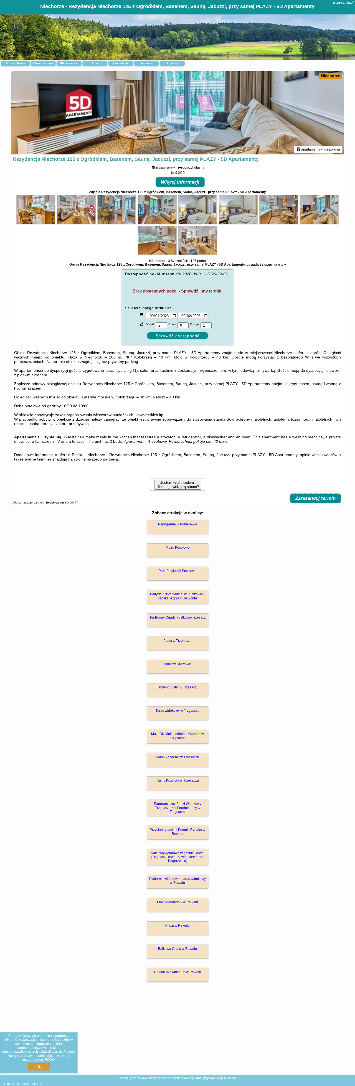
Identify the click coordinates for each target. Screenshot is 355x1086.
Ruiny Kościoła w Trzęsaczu (177, 780)
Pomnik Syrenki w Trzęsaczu (177, 757)
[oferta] (298, 149)
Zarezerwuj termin (315, 498)
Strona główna (15, 63)
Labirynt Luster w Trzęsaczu (177, 687)
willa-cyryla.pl (343, 2)
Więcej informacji (180, 182)
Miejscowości (69, 63)
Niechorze (330, 75)
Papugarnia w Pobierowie (177, 524)
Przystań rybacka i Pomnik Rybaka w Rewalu (177, 832)
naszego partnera (102, 459)
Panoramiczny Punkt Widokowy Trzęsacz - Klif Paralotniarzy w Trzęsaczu (177, 808)
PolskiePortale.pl (31, 1083)
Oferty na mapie (43, 63)
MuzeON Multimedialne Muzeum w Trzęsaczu (177, 736)
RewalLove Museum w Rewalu (177, 972)
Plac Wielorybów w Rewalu (177, 902)
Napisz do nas (227, 1078)
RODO (50, 1060)
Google (11, 1040)
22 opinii (266, 264)
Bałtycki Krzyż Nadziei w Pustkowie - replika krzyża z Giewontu (177, 596)
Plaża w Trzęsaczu (177, 641)
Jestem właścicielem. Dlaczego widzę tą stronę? (177, 484)
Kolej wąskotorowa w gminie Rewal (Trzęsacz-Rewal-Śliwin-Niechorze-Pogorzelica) (177, 857)
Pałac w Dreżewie (177, 664)
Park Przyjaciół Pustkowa (178, 571)
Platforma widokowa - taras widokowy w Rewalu (177, 881)
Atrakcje (146, 63)
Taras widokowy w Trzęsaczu (177, 711)
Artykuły (172, 63)
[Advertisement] (177, 1034)
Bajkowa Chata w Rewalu (177, 949)
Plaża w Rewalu (177, 925)
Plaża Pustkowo (178, 548)
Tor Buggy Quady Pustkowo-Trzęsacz (177, 617)
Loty (95, 63)
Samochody (121, 63)
